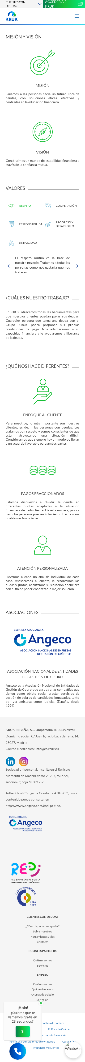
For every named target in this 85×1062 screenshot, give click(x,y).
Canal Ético (69, 1041)
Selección (42, 999)
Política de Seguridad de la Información (43, 1035)
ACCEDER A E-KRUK (56, 4)
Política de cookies (53, 1023)
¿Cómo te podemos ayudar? (43, 926)
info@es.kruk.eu (47, 749)
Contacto (42, 942)
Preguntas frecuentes (46, 1047)
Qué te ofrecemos (43, 989)
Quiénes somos (42, 960)
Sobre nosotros (42, 931)
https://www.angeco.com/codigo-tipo (33, 806)
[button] (17, 1051)
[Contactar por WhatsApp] (73, 1050)
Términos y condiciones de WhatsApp (32, 1041)
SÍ (22, 1031)
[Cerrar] (41, 1003)
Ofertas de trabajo (42, 994)
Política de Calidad (59, 1029)
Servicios (42, 965)
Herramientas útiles (42, 936)
